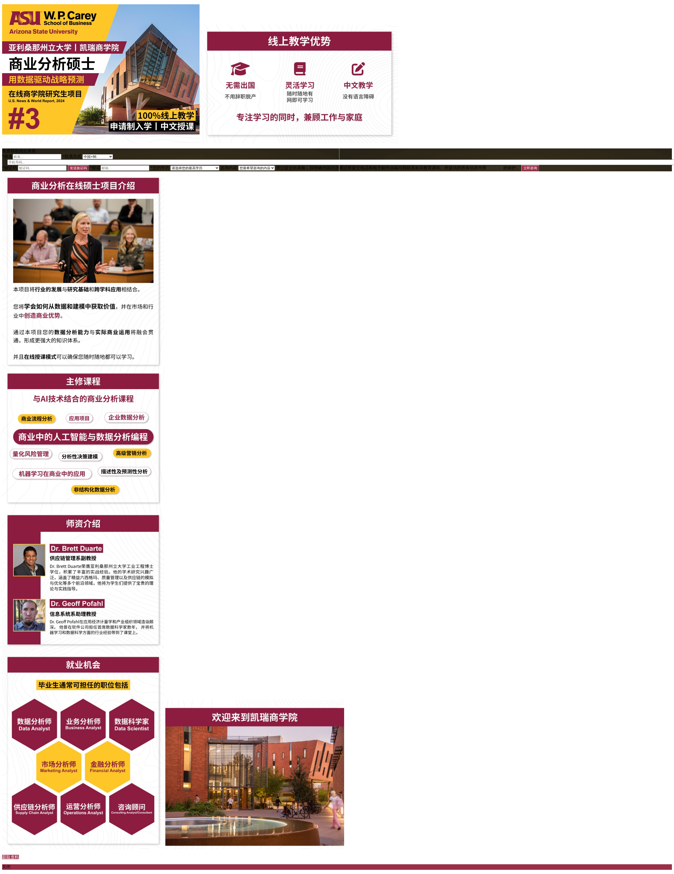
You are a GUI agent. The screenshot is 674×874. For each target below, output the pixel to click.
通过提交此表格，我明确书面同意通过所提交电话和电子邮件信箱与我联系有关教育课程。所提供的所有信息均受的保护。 (398, 168)
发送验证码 (78, 168)
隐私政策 (495, 168)
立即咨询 (530, 168)
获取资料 (10, 857)
